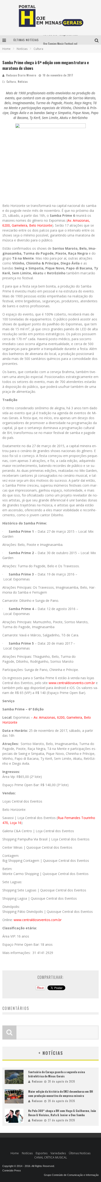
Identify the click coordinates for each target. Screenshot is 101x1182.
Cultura (11, 81)
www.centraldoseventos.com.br (38, 920)
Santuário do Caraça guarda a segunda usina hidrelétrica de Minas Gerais (56, 1074)
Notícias (23, 81)
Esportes (41, 1153)
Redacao (37, 1081)
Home (6, 49)
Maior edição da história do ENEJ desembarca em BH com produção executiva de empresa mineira (60, 1093)
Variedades (58, 1153)
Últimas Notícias (79, 1153)
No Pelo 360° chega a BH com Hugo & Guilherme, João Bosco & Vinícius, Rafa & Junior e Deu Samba (62, 1113)
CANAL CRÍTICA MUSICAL (50, 1157)
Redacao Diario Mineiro (21, 75)
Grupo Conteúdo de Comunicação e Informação (71, 1175)
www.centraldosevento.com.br (72, 683)
